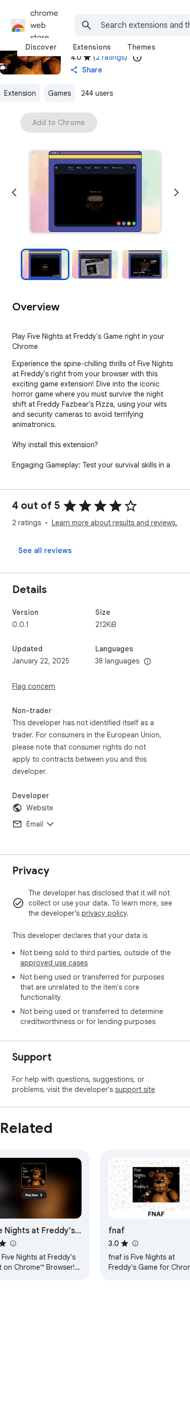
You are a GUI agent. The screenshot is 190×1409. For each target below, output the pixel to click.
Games (59, 93)
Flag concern (33, 686)
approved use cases (54, 962)
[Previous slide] (14, 192)
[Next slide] (176, 192)
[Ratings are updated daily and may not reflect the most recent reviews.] (137, 57)
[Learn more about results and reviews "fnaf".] (135, 1243)
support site (135, 1089)
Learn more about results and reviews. (114, 522)
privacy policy (104, 913)
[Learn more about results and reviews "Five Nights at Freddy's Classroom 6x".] (13, 1243)
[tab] (41, 47)
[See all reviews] (45, 550)
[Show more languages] (147, 662)
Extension (20, 93)
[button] (95, 192)
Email (34, 824)
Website (39, 807)
